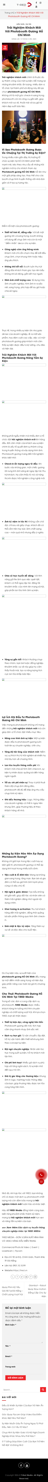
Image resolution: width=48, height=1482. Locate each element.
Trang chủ (10, 12)
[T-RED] (24, 5)
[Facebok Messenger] (41, 1181)
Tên (8, 1345)
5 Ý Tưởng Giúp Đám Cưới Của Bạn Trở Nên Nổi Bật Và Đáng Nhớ (23, 1443)
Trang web (10, 1366)
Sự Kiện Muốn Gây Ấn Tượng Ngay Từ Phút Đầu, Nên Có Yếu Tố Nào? (22, 1425)
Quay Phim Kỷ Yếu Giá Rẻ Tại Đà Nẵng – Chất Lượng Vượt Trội (12, 1291)
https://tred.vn (20, 1270)
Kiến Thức (21, 24)
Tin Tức (28, 24)
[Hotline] (41, 1175)
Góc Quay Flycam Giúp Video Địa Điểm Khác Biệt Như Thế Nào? (22, 1416)
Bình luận (10, 1324)
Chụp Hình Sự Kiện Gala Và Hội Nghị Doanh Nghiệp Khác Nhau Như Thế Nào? (23, 1434)
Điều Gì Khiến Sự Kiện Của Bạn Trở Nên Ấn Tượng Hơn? (22, 1407)
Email (8, 1356)
